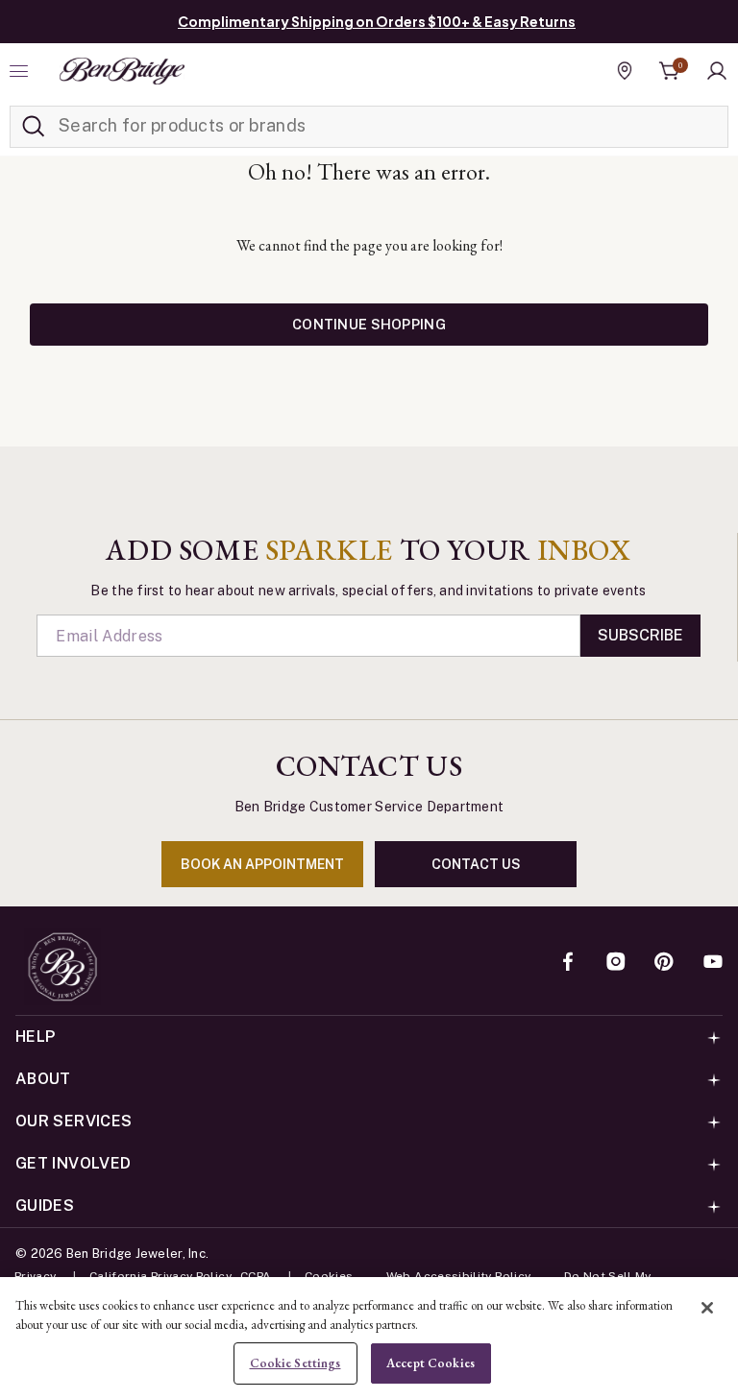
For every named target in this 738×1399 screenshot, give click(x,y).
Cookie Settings (295, 1363)
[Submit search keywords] (34, 127)
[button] (717, 71)
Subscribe (640, 635)
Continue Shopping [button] (369, 324)
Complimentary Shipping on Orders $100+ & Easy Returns (377, 21)
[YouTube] (713, 963)
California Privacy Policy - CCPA (180, 1276)
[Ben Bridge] (122, 71)
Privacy (35, 1276)
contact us (476, 864)
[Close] (707, 1308)
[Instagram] (616, 963)
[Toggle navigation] (21, 71)
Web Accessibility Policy (458, 1276)
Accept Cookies (430, 1363)
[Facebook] (568, 963)
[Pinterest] (664, 963)
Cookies (329, 1276)
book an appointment (262, 864)
